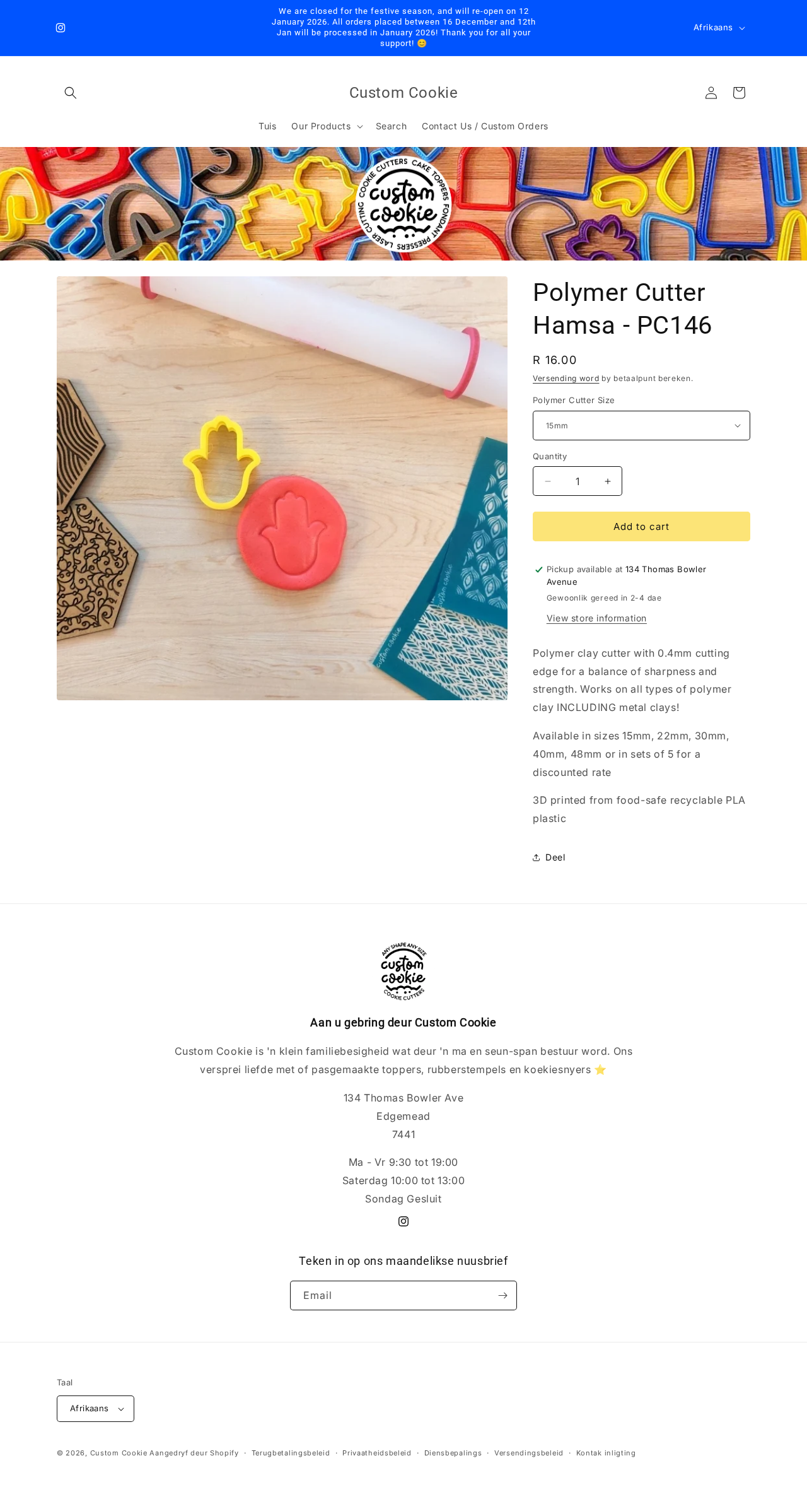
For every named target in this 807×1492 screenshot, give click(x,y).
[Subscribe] (502, 1295)
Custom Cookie (119, 1452)
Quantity (550, 456)
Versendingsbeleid (529, 1452)
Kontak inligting (606, 1452)
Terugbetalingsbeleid (291, 1452)
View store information (597, 618)
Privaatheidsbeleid (377, 1452)
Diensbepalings (453, 1452)
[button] (70, 93)
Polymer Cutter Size (574, 400)
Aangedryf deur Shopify (193, 1452)
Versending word (566, 378)
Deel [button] (555, 857)
